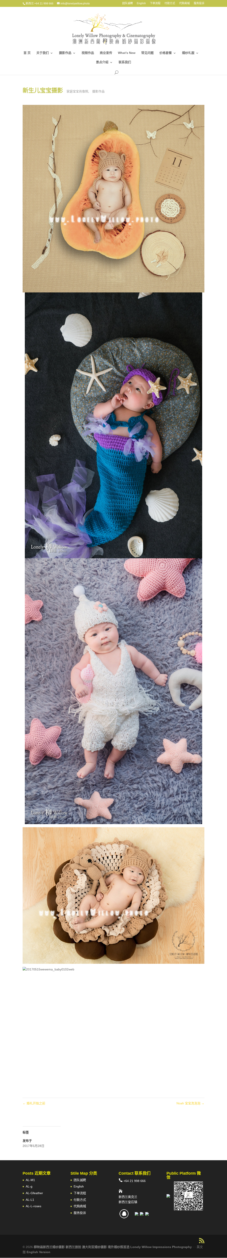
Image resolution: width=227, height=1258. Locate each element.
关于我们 (42, 53)
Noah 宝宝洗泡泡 (190, 1103)
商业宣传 (106, 53)
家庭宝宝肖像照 (77, 91)
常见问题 (147, 53)
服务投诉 (199, 3)
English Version (38, 1252)
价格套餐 (165, 53)
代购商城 (184, 3)
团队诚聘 (127, 3)
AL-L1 (30, 1199)
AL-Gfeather (34, 1193)
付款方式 (169, 3)
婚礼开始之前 (34, 1103)
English (141, 3)
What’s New (126, 53)
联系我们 (125, 62)
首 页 (27, 53)
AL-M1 (30, 1180)
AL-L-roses (33, 1206)
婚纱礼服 (188, 53)
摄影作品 (65, 53)
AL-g (29, 1186)
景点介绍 (102, 62)
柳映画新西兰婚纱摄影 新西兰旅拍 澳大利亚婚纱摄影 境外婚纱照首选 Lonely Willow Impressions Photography (113, 1247)
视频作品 (88, 53)
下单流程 (155, 3)
